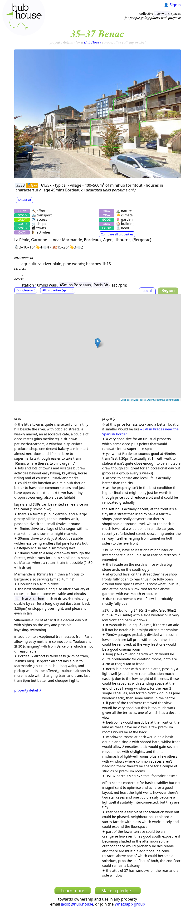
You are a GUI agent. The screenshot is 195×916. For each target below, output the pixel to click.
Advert (24, 200)
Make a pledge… (117, 890)
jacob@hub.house (77, 904)
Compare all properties (117, 234)
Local (147, 290)
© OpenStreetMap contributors (162, 399)
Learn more (72, 890)
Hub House (92, 41)
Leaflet (125, 399)
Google (25, 290)
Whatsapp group (130, 904)
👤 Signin (172, 4)
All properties (57, 290)
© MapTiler (137, 399)
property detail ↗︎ (28, 690)
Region (168, 290)
